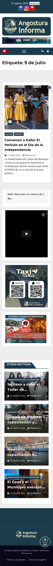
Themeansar (26, 553)
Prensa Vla (30, 155)
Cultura (8, 134)
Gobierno (19, 134)
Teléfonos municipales (16, 560)
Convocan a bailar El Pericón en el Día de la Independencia (24, 145)
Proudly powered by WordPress (18, 550)
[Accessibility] (45, 542)
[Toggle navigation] (24, 51)
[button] (42, 51)
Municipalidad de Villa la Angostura (23, 380)
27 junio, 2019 (14, 155)
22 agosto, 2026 (17, 396)
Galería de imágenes (37, 560)
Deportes (12, 412)
